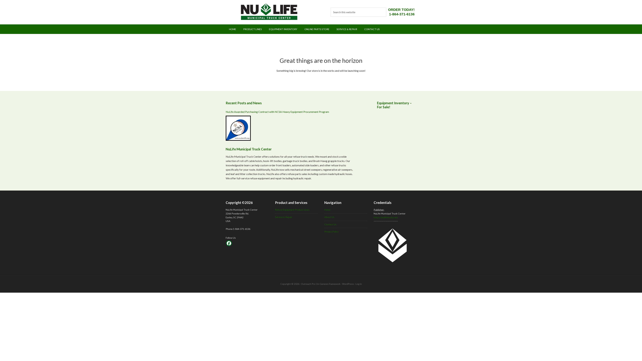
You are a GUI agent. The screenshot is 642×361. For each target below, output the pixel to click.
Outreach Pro (308, 283)
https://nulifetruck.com (386, 217)
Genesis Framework (330, 283)
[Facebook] (229, 243)
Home (327, 209)
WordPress (348, 283)
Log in (359, 283)
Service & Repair (283, 217)
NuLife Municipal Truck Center (265, 11)
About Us (329, 217)
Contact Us (330, 224)
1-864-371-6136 (402, 14)
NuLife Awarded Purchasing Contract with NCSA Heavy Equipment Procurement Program (277, 111)
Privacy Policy (331, 231)
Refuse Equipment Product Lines (292, 209)
